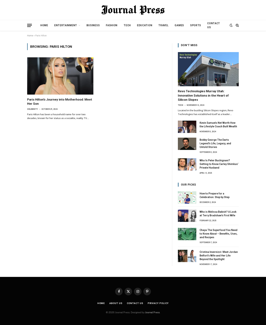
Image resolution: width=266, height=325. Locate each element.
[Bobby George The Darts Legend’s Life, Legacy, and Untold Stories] (187, 144)
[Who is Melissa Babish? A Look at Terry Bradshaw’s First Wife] (187, 216)
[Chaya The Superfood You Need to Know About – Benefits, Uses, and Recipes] (187, 234)
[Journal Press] (133, 9)
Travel (163, 25)
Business (93, 25)
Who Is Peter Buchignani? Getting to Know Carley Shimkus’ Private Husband (219, 164)
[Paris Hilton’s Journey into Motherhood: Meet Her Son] (60, 76)
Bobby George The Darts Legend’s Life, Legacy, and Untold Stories (215, 143)
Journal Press (152, 312)
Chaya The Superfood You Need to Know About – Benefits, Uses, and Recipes (218, 234)
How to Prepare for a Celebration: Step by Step (214, 195)
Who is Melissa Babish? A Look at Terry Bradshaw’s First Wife (218, 213)
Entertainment (65, 25)
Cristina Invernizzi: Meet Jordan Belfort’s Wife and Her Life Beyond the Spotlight (219, 255)
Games (179, 25)
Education (144, 25)
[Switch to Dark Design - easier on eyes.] (231, 25)
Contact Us (213, 25)
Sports (195, 25)
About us (115, 303)
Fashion (111, 25)
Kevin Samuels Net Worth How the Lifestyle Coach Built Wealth (218, 124)
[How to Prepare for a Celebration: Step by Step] (187, 197)
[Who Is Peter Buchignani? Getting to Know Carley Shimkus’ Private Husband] (187, 164)
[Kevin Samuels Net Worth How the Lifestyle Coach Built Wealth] (187, 127)
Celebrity (32, 109)
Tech (127, 25)
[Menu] (29, 25)
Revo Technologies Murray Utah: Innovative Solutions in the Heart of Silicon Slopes (203, 95)
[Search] (237, 25)
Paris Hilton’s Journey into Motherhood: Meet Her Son (59, 101)
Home (44, 25)
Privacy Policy (158, 303)
